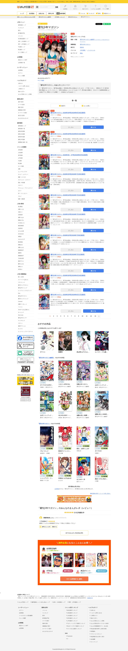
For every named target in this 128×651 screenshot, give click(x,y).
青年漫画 (20, 155)
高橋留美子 (21, 255)
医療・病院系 (21, 199)
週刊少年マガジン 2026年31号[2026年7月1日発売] (67, 254)
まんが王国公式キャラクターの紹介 (100, 623)
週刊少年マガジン (22, 296)
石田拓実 (20, 214)
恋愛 (19, 169)
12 (91, 316)
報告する (54, 526)
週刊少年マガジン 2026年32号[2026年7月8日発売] (67, 235)
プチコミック (21, 282)
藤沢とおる (21, 264)
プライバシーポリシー (96, 634)
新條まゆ (20, 244)
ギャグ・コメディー (23, 174)
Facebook (69, 636)
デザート (20, 323)
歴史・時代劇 (21, 182)
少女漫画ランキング (72, 615)
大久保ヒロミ (21, 223)
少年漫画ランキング (72, 620)
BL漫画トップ (21, 49)
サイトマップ (94, 642)
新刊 (99, 13)
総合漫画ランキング (72, 610)
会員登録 (20, 70)
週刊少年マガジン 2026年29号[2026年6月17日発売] (68, 294)
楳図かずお (21, 220)
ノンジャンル (91, 50)
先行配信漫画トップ (23, 38)
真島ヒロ (20, 266)
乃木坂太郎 (21, 258)
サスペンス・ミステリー (24, 180)
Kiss (19, 293)
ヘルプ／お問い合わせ (23, 86)
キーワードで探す (22, 112)
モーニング (21, 312)
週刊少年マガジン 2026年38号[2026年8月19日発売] (68, 134)
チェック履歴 (21, 75)
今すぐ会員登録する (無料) (74, 579)
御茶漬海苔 (21, 225)
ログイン (20, 73)
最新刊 (63, 106)
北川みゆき (21, 233)
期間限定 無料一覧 (22, 142)
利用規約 (93, 631)
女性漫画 (20, 149)
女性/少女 (41, 13)
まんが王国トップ (23, 602)
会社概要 (93, 639)
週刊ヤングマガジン (23, 285)
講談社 (82, 47)
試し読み (71, 127)
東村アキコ (21, 261)
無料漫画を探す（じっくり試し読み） (100, 493)
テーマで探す (21, 104)
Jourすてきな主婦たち (23, 309)
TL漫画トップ (21, 47)
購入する (93, 127)
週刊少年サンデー (22, 317)
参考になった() (46, 526)
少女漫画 (20, 152)
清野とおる (21, 247)
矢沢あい (20, 269)
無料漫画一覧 (21, 128)
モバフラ (20, 328)
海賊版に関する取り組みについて (25, 374)
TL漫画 (20, 160)
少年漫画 (20, 158)
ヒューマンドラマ (22, 171)
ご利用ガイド (21, 88)
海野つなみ (21, 217)
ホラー (19, 190)
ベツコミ (20, 307)
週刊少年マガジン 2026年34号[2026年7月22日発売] (68, 195)
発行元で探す (21, 115)
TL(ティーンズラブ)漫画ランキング (76, 623)
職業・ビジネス (22, 177)
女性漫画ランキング (72, 613)
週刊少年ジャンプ (22, 287)
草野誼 (19, 236)
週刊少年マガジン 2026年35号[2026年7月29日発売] (68, 174)
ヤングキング (21, 320)
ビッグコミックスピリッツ (25, 290)
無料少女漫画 (21, 134)
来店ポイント (107, 13)
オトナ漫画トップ (22, 52)
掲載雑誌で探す (22, 110)
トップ (22, 13)
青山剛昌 (20, 206)
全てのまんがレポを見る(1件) (74, 533)
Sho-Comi (20, 315)
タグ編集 (41, 80)
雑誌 (81, 53)
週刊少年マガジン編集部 (46, 357)
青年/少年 (51, 13)
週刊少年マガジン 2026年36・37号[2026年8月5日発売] (69, 155)
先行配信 (31, 13)
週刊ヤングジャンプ (23, 298)
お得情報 (21, 628)
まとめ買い (87, 106)
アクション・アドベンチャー (25, 188)
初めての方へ (21, 91)
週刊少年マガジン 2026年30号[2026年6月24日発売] (68, 275)
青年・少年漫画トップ (23, 44)
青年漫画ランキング (72, 618)
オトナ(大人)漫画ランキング (74, 628)
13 (95, 316)
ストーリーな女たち (23, 279)
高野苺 (19, 253)
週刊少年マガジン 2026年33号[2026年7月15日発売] (68, 214)
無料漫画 (62, 13)
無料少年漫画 (21, 139)
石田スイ (20, 212)
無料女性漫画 (21, 131)
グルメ (19, 196)
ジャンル (83, 13)
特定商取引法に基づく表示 (97, 636)
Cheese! (20, 301)
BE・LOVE (21, 277)
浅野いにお (21, 209)
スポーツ (20, 185)
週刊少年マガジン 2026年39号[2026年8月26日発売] (68, 113)
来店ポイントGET (22, 60)
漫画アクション (22, 326)
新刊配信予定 (21, 33)
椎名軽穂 (20, 242)
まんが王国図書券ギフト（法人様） (100, 626)
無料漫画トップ (22, 25)
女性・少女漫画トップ (23, 41)
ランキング (91, 13)
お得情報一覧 (21, 62)
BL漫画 (20, 163)
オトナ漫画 (21, 166)
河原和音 (20, 228)
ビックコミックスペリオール (25, 331)
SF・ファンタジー (22, 193)
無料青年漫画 (21, 136)
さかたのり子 (21, 239)
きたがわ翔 (21, 231)
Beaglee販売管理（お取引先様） (99, 628)
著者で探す (21, 107)
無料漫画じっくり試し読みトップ (41, 602)
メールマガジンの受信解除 (26, 615)
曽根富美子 (21, 250)
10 (82, 316)
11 (86, 316)
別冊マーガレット (22, 304)
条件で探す (21, 102)
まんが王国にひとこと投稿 (25, 94)
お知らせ (20, 83)
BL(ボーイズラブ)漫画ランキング (75, 626)
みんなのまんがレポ (23, 118)
